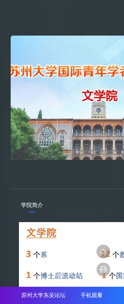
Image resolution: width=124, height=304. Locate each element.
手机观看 (92, 295)
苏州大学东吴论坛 (43, 295)
